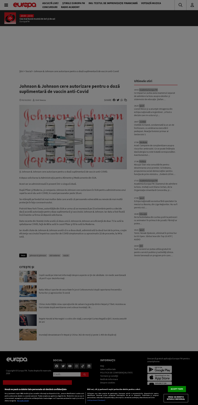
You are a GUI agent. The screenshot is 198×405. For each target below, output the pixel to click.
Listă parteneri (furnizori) (96, 400)
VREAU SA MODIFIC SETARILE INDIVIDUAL (176, 398)
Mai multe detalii (23, 401)
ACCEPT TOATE (177, 389)
